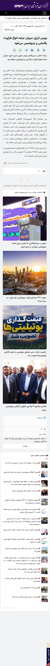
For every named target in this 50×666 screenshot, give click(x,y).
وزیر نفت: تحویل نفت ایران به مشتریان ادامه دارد (21, 463)
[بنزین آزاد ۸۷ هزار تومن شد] (44, 589)
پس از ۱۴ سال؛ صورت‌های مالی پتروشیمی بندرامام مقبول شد (23, 550)
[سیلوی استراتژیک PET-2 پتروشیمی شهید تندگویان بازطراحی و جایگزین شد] (44, 502)
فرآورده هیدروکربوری (10, 185)
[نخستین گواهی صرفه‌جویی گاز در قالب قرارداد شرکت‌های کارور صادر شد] (44, 571)
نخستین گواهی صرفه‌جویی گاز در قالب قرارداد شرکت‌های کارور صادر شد (24, 570)
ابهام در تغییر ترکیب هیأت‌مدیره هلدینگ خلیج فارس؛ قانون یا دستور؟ (22, 540)
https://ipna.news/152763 (15, 163)
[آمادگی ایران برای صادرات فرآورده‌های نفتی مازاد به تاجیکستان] (44, 580)
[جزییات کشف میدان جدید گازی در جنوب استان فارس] (44, 532)
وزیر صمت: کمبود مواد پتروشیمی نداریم (25, 491)
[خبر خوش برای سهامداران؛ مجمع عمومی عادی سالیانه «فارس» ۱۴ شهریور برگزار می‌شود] (44, 511)
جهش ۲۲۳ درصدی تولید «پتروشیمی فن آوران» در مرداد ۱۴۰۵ (26, 299)
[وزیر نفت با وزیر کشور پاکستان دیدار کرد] (44, 599)
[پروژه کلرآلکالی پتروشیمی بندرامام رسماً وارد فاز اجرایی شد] (44, 474)
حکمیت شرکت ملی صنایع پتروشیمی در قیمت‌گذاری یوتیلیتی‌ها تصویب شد (25, 354)
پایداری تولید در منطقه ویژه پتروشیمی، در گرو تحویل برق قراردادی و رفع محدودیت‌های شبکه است (22, 483)
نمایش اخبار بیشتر (8, 608)
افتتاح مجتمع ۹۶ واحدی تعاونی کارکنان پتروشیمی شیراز (26, 408)
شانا (39, 171)
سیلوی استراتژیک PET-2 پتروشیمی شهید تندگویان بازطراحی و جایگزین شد (22, 501)
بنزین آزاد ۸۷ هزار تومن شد (29, 587)
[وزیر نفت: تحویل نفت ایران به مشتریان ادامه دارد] (44, 465)
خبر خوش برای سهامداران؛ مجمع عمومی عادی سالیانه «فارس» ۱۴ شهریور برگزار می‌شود (22, 510)
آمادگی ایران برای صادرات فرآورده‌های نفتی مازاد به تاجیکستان (23, 579)
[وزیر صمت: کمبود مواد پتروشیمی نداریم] (44, 492)
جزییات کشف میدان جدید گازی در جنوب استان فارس (20, 530)
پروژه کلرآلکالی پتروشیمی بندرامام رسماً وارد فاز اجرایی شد (22, 473)
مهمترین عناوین (39, 185)
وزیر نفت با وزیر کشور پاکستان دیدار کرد (25, 597)
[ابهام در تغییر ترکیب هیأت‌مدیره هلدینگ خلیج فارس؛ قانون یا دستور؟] (44, 541)
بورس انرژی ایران (25, 185)
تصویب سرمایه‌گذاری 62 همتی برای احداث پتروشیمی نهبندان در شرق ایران (29, 245)
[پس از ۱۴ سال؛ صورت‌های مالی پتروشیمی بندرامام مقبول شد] (44, 550)
